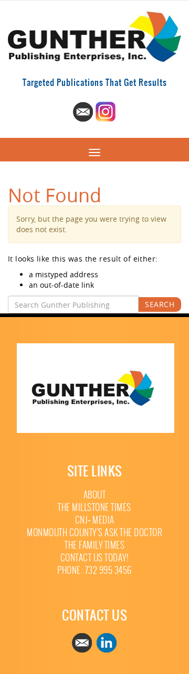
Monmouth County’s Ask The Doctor (94, 532)
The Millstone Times (94, 507)
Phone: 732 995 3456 (94, 570)
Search (159, 304)
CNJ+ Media (94, 520)
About (94, 495)
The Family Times (94, 545)
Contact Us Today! (94, 557)
